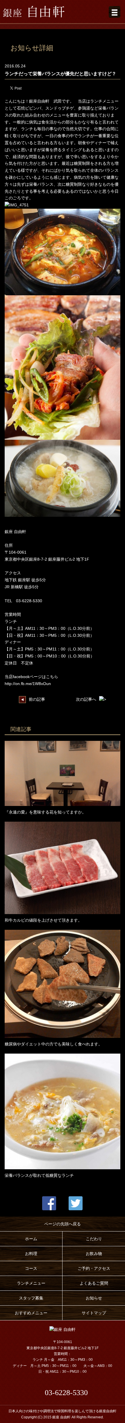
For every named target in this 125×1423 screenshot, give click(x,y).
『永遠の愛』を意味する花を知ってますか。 (45, 812)
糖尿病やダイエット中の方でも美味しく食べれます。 (53, 1044)
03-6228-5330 (66, 1392)
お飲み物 (94, 1253)
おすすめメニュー (31, 1313)
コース (31, 1268)
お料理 (31, 1253)
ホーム (31, 1238)
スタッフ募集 (31, 1298)
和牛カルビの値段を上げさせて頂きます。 (43, 920)
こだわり (94, 1238)
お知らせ (94, 1298)
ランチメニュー (31, 1283)
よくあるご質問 (94, 1283)
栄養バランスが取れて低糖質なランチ (39, 1175)
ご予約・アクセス (94, 1268)
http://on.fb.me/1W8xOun (28, 683)
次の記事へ (86, 699)
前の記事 (37, 699)
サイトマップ (94, 1313)
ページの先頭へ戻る (62, 1224)
